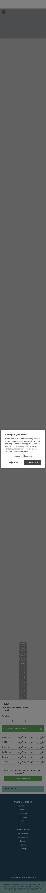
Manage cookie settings (23, 456)
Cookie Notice (22, 451)
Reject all (13, 462)
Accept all (33, 462)
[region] (23, 449)
